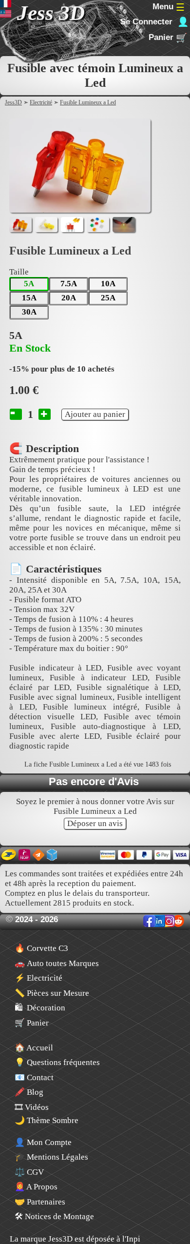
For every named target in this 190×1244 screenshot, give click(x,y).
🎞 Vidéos (32, 1107)
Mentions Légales (51, 1157)
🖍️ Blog (29, 1092)
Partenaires (40, 1201)
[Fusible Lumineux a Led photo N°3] (72, 224)
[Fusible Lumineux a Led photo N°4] (98, 224)
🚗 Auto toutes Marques (57, 963)
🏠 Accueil (34, 1047)
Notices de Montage (54, 1216)
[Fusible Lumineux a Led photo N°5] (124, 224)
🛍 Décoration (40, 1007)
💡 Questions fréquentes (57, 1062)
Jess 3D (51, 12)
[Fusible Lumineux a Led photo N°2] (46, 224)
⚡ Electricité (38, 978)
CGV (29, 1172)
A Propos (36, 1186)
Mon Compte (43, 1142)
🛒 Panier (32, 1022)
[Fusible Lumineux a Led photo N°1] (20, 224)
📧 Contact (34, 1077)
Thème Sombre (51, 1120)
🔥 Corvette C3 (41, 948)
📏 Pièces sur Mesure (52, 993)
